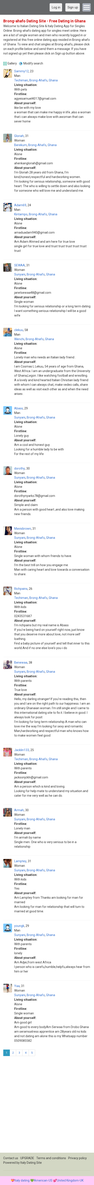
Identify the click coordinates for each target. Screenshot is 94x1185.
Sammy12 (21, 71)
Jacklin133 (21, 750)
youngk (19, 926)
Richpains (21, 588)
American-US (43, 1180)
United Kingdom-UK (70, 1180)
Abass (18, 408)
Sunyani (19, 274)
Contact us (10, 1158)
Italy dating (22, 1180)
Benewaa (20, 662)
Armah (19, 810)
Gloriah (19, 136)
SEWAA (19, 265)
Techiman (21, 80)
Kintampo (21, 214)
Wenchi (19, 339)
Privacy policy (77, 1158)
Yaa (17, 986)
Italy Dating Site (31, 1162)
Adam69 (20, 205)
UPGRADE (27, 1158)
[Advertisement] (47, 1106)
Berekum (20, 145)
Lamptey (20, 861)
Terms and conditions (51, 1158)
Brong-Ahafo (38, 80)
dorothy (19, 468)
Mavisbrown (22, 528)
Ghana (53, 80)
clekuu (18, 330)
